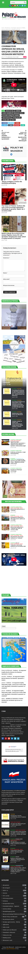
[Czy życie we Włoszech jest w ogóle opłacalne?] (5, 825)
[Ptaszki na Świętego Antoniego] (5, 471)
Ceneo (3, 626)
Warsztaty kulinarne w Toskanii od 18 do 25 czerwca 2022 (16, 528)
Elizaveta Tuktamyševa (7, 113)
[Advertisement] (13, 581)
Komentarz (6, 258)
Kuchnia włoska (18, 439)
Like (25, 57)
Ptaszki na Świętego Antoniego (16, 470)
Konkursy (17, 856)
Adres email (6, 279)
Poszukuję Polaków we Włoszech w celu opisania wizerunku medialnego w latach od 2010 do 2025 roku (18, 404)
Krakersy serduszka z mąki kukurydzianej (18, 452)
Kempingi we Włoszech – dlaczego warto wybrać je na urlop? (17, 519)
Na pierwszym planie (20, 459)
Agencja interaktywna (10, 948)
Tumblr (11, 125)
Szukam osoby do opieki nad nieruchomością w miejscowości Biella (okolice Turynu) (17, 423)
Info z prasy (6, 895)
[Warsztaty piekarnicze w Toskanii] (5, 509)
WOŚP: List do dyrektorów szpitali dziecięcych (22, 137)
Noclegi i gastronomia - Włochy (16, 508)
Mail (23, 125)
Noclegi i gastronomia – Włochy (11, 922)
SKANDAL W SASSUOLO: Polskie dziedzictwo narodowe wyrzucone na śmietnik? (12, 700)
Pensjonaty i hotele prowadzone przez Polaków (18, 816)
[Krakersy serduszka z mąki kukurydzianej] (5, 453)
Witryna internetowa (8, 285)
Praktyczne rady (13, 841)
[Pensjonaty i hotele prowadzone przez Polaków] (5, 817)
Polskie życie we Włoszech (15, 440)
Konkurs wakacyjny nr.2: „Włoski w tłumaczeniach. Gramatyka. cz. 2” (17, 859)
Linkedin (5, 125)
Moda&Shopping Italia (9, 911)
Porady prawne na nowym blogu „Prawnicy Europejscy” (18, 842)
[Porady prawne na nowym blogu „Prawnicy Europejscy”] (5, 841)
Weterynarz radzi (7, 940)
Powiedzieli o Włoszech (9, 932)
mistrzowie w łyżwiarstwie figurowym (10, 115)
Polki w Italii (6, 927)
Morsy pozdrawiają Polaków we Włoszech (14, 914)
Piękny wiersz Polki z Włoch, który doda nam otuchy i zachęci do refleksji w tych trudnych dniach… (18, 869)
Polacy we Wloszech (6, 117)
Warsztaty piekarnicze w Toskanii (17, 509)
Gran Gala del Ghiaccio (19, 113)
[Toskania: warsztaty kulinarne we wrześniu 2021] (5, 545)
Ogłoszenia (19, 388)
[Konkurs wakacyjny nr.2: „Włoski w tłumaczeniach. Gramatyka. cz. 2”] (5, 859)
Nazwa (5, 273)
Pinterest (17, 125)
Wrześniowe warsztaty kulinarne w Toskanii (16, 537)
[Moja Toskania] (14, 622)
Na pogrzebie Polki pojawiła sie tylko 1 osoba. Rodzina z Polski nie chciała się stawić (18, 833)
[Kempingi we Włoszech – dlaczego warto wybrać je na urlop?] (5, 518)
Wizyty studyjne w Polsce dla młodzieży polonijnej (12, 182)
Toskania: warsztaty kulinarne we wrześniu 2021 (18, 545)
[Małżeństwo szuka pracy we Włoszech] (7, 414)
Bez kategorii (6, 888)
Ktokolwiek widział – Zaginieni (11, 906)
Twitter (11, 123)
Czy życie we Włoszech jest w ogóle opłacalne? (18, 824)
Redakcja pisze (7, 937)
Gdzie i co (15, 57)
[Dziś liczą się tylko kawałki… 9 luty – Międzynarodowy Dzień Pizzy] (5, 461)
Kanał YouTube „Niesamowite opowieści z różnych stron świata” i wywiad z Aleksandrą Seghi (18, 444)
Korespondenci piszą (19, 458)
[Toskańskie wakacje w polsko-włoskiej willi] (5, 851)
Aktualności (7, 28)
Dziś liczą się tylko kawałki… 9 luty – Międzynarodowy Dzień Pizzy (18, 462)
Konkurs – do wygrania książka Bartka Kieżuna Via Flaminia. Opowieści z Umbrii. (14, 672)
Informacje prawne (19, 839)
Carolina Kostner (9, 110)
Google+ (18, 123)
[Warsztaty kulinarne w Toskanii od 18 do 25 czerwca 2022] (5, 527)
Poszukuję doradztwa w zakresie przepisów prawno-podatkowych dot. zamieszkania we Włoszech (18, 392)
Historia (5, 893)
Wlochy (13, 120)
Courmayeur (17, 110)
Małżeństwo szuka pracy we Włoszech (17, 414)
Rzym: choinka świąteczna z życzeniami (6, 136)
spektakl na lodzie (17, 117)
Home (3, 28)
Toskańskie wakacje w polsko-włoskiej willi (16, 851)
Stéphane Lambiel (6, 120)
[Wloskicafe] (14, 605)
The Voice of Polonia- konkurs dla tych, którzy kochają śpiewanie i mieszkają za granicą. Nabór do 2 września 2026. (13, 208)
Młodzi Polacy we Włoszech (10, 916)
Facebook (5, 123)
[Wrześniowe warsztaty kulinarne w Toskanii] (5, 537)
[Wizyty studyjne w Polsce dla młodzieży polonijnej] (14, 172)
